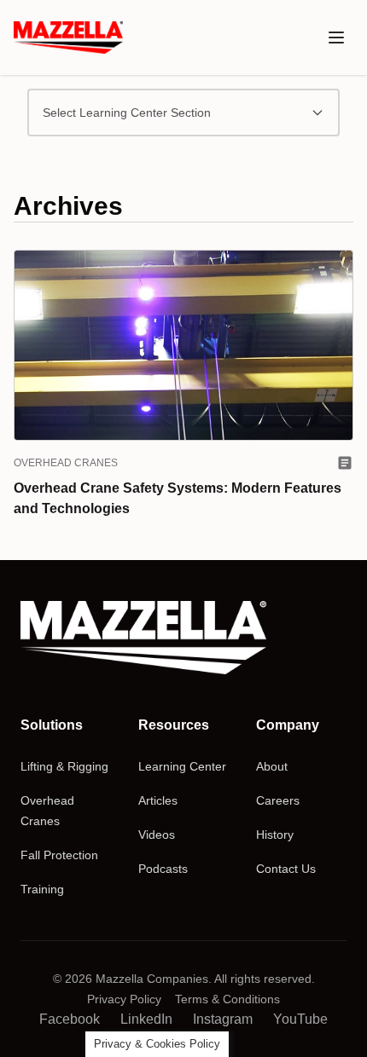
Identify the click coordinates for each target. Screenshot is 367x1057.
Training (42, 889)
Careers (278, 800)
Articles (158, 800)
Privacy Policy (124, 999)
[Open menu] (336, 37)
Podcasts (163, 868)
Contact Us (286, 868)
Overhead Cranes (66, 463)
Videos (156, 834)
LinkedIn (146, 1019)
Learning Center (182, 766)
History (275, 834)
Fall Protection (59, 855)
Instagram (223, 1019)
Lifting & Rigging (64, 766)
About (272, 766)
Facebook (69, 1019)
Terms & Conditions (227, 999)
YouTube (300, 1019)
